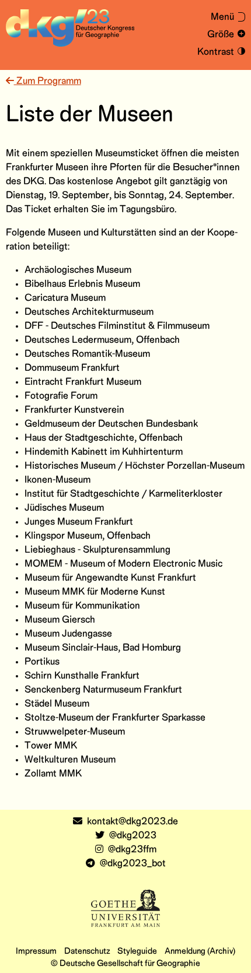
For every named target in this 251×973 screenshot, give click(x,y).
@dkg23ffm (132, 849)
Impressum (36, 951)
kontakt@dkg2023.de (132, 821)
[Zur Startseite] (70, 28)
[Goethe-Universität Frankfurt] (125, 908)
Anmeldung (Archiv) (200, 951)
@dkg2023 (132, 835)
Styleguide (137, 951)
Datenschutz (87, 951)
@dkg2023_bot (133, 863)
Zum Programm (47, 81)
